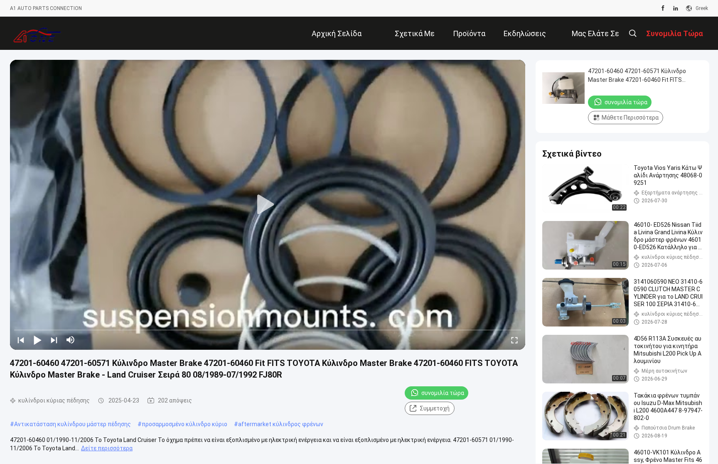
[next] (54, 340)
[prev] (20, 340)
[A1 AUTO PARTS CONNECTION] (37, 33)
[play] (267, 204)
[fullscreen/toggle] (514, 340)
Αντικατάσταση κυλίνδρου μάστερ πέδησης (72, 424)
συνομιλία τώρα (442, 393)
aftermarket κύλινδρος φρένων (280, 424)
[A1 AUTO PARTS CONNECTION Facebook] (663, 8)
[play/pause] (37, 340)
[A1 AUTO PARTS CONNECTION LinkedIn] (675, 8)
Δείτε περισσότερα (107, 448)
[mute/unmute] (70, 340)
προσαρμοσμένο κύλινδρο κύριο (184, 424)
